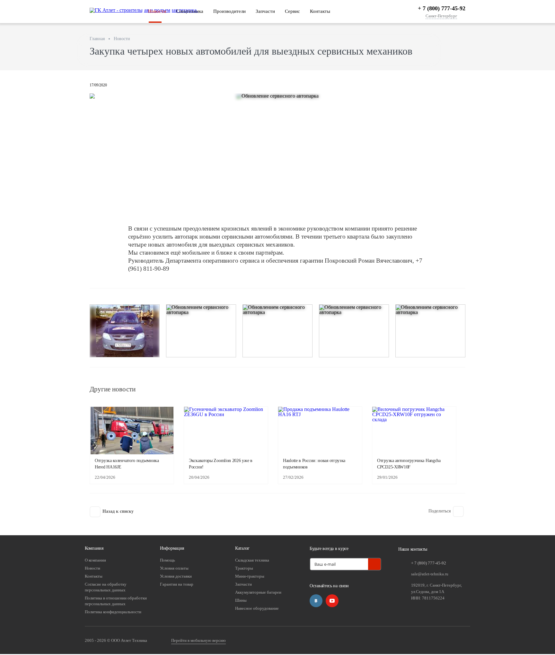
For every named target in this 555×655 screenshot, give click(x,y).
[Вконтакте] (316, 600)
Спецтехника (189, 11)
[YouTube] (332, 600)
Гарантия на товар (176, 584)
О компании (95, 560)
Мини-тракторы (249, 576)
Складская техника (252, 560)
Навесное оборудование (257, 608)
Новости (157, 11)
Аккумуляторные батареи (258, 592)
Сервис (292, 11)
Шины (241, 600)
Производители (229, 11)
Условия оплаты (174, 568)
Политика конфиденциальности (113, 611)
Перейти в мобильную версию (198, 640)
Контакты (320, 11)
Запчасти (265, 11)
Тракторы (244, 568)
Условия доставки (176, 576)
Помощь (167, 560)
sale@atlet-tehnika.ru (429, 574)
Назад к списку (118, 511)
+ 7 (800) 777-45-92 (441, 8)
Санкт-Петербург (441, 16)
